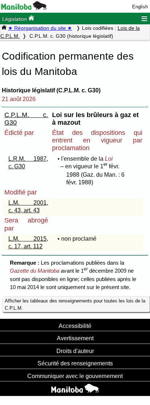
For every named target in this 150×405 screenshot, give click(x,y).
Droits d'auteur (75, 351)
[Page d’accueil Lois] (4, 28)
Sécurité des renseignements (75, 363)
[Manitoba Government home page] (75, 389)
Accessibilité (75, 325)
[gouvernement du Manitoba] (24, 8)
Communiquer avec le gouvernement (75, 376)
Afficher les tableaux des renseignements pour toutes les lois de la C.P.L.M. (75, 304)
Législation (15, 19)
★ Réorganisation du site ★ (40, 28)
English (140, 6)
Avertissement (75, 338)
